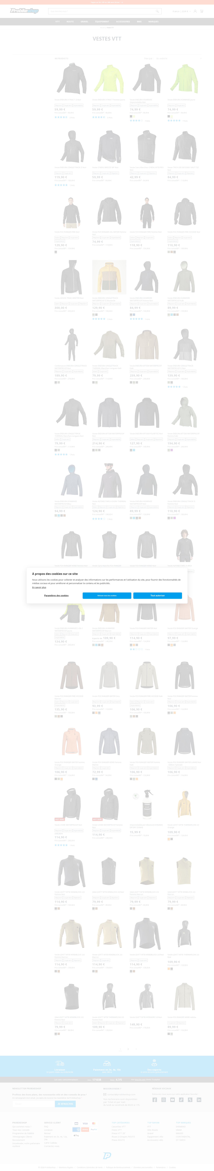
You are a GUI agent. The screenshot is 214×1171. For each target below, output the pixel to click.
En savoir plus (39, 587)
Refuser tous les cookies (107, 595)
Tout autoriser (158, 595)
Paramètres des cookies (56, 595)
